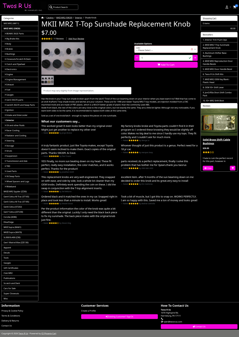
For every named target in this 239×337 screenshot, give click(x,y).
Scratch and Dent (12, 283)
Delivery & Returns (10, 320)
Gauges (10, 94)
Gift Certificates (11, 268)
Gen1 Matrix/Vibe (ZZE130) (16, 242)
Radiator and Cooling (16, 135)
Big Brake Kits (12, 38)
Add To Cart (167, 64)
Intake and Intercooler (17, 115)
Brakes (9, 49)
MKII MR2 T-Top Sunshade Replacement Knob (216, 46)
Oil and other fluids (15, 125)
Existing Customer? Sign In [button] (120, 316)
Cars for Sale (10, 288)
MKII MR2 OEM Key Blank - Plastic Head (216, 81)
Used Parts (11, 171)
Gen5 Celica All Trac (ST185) (16, 201)
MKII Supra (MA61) (12, 227)
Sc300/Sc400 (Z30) (12, 237)
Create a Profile (88, 310)
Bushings (10, 54)
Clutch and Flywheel (15, 64)
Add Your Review (76, 38)
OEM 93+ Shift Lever (214, 87)
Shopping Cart (209, 18)
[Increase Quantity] (195, 58)
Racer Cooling (12, 130)
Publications (9, 278)
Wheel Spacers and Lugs (17, 181)
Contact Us (6, 325)
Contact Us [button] (200, 326)
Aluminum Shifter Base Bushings (214, 54)
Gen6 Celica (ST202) (13, 206)
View (209, 168)
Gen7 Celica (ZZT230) (13, 212)
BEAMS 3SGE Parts (15, 33)
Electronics (11, 69)
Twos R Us (23, 333)
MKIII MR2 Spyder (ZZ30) (15, 191)
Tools (6, 257)
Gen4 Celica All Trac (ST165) (16, 196)
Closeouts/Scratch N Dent (18, 59)
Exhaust (10, 84)
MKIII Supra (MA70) (13, 232)
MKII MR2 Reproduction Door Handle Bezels (218, 62)
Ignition (10, 110)
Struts (9, 150)
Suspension (11, 156)
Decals (7, 252)
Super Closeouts (11, 293)
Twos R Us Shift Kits (214, 74)
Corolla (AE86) (10, 217)
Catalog (50, 17)
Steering (10, 140)
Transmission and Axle (16, 161)
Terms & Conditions (10, 315)
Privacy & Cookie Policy (12, 310)
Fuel (8, 89)
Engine (9, 74)
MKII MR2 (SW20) (64, 17)
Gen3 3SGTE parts (14, 99)
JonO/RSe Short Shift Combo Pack (217, 94)
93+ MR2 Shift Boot (215, 100)
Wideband (11, 186)
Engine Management (16, 79)
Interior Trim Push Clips (216, 39)
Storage (10, 145)
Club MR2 (8, 273)
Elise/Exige (9, 222)
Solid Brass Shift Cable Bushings (216, 141)
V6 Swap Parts (13, 176)
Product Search (60, 7)
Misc (6, 298)
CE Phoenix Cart (48, 333)
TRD (8, 166)
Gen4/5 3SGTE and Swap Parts (20, 105)
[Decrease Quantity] (136, 58)
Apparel (7, 247)
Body (8, 43)
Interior (78, 17)
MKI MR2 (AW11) (11, 23)
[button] (228, 7)
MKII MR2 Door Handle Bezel (218, 69)
